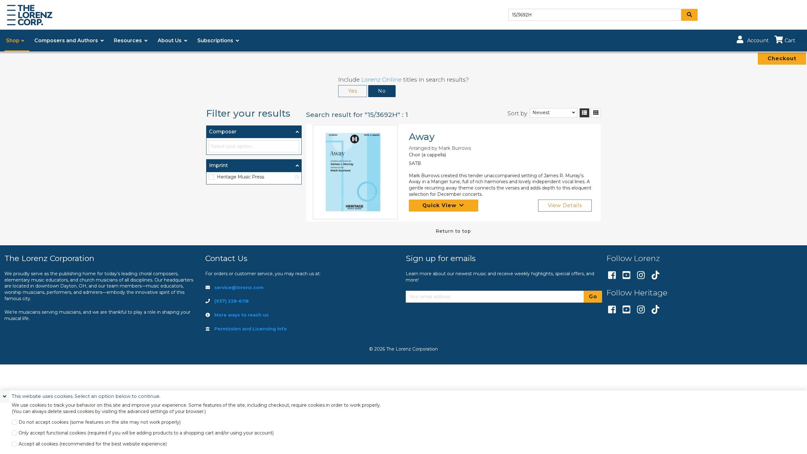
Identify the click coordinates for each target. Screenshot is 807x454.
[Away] (355, 172)
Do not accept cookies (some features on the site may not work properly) (100, 422)
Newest (541, 112)
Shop (13, 41)
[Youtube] (626, 275)
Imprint (218, 165)
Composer (222, 132)
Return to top (453, 231)
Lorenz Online (381, 79)
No (382, 91)
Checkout (782, 58)
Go (593, 297)
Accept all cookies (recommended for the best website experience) (93, 444)
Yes (352, 91)
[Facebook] (612, 275)
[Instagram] (641, 275)
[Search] (689, 15)
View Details (565, 205)
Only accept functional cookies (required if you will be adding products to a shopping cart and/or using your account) (146, 433)
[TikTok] (655, 275)
